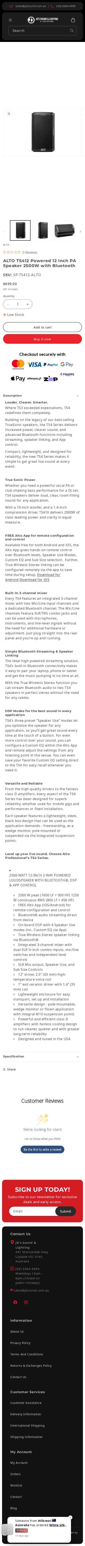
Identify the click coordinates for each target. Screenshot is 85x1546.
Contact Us (18, 1377)
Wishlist (16, 1485)
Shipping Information (26, 1437)
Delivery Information (25, 1414)
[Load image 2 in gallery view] (42, 230)
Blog (13, 1508)
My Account (19, 1463)
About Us (17, 1331)
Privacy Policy (20, 1343)
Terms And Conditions (26, 1354)
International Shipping (27, 1425)
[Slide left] (4, 231)
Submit (65, 1211)
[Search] (72, 30)
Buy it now (42, 339)
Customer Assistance (25, 1403)
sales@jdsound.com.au (31, 1290)
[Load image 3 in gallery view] (64, 230)
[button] (73, 20)
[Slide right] (80, 231)
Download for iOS (35, 579)
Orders (15, 1474)
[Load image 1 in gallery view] (20, 230)
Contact (16, 1497)
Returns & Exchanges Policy (31, 1366)
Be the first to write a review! (42, 1149)
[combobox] (42, 30)
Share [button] (11, 1069)
